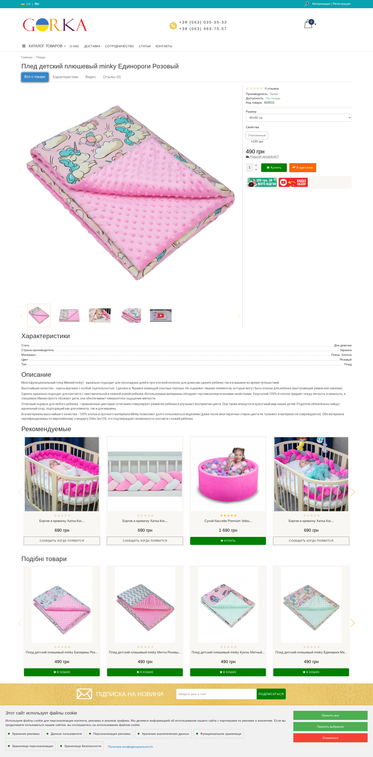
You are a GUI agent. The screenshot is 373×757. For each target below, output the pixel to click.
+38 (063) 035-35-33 (203, 22)
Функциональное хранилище (220, 733)
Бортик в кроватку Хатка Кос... (62, 521)
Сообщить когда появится (62, 540)
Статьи (145, 46)
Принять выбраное (330, 726)
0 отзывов (271, 88)
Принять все (330, 715)
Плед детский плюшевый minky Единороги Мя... (311, 652)
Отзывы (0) (112, 77)
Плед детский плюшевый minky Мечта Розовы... (145, 652)
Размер (251, 111)
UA (28, 4)
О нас (74, 46)
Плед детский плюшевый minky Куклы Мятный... (228, 652)
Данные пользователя (66, 733)
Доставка (92, 46)
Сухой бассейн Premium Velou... (228, 521)
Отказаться (330, 738)
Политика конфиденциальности (130, 746)
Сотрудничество (119, 46)
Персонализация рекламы (112, 733)
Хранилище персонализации (32, 746)
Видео (90, 77)
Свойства (252, 127)
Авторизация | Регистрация (331, 3)
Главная (27, 57)
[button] (353, 492)
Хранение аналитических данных (165, 733)
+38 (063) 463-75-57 (203, 29)
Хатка (274, 94)
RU (37, 4)
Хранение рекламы (26, 733)
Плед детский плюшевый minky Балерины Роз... (62, 652)
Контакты (164, 46)
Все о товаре (34, 77)
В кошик (63, 672)
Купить (276, 167)
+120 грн (257, 138)
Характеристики (65, 77)
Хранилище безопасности (82, 746)
